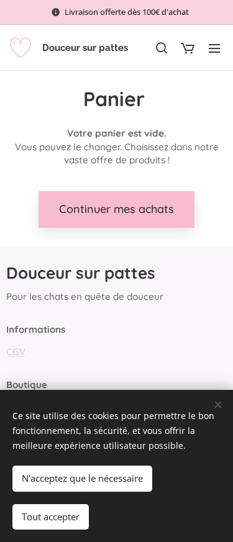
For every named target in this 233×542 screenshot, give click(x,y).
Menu (214, 47)
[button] (160, 47)
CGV (15, 352)
